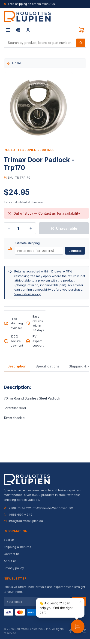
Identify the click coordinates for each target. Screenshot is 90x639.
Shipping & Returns (17, 547)
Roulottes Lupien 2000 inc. (29, 150)
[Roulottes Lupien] (77, 626)
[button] (60, 608)
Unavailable (66, 228)
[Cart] (81, 30)
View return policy (27, 294)
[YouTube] (84, 631)
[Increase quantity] (31, 228)
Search (9, 539)
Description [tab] (16, 366)
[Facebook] (70, 631)
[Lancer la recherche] (80, 43)
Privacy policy (14, 568)
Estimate (75, 250)
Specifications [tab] (48, 366)
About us (10, 561)
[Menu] (8, 30)
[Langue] (18, 30)
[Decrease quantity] (9, 228)
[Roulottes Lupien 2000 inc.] (27, 16)
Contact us (12, 554)
